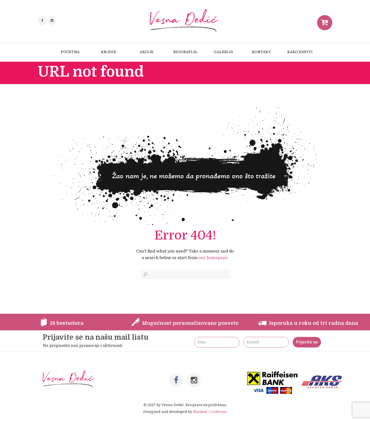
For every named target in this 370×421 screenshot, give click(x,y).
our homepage (213, 258)
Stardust (200, 412)
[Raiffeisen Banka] (273, 374)
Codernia (218, 412)
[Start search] (145, 274)
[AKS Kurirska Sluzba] (323, 374)
